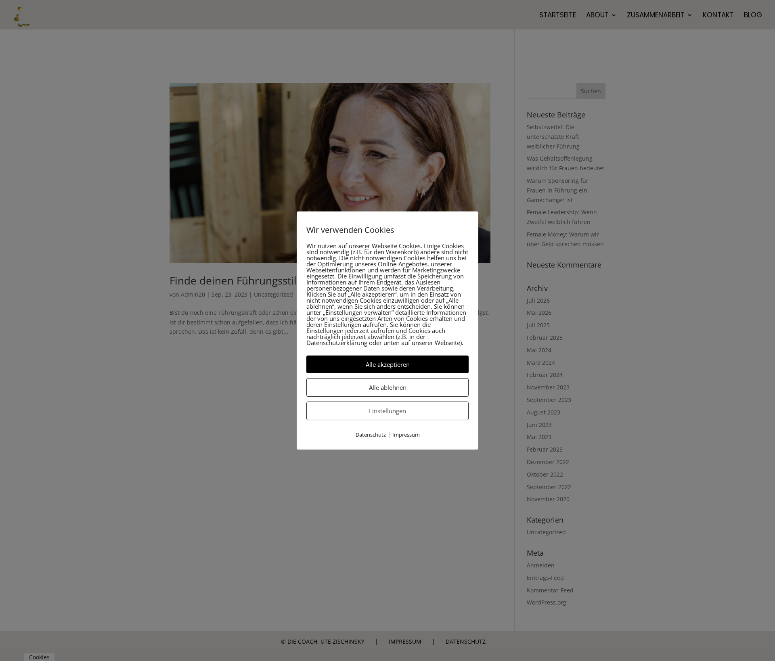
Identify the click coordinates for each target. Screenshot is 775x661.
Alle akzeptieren (388, 364)
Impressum (406, 434)
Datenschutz (371, 434)
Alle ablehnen (387, 387)
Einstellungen (387, 411)
